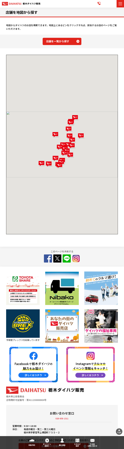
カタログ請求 (77, 445)
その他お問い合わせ (92, 445)
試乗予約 (32, 445)
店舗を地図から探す (22, 12)
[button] (60, 165)
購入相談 (62, 445)
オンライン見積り (47, 445)
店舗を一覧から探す (57, 41)
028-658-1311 (62, 418)
